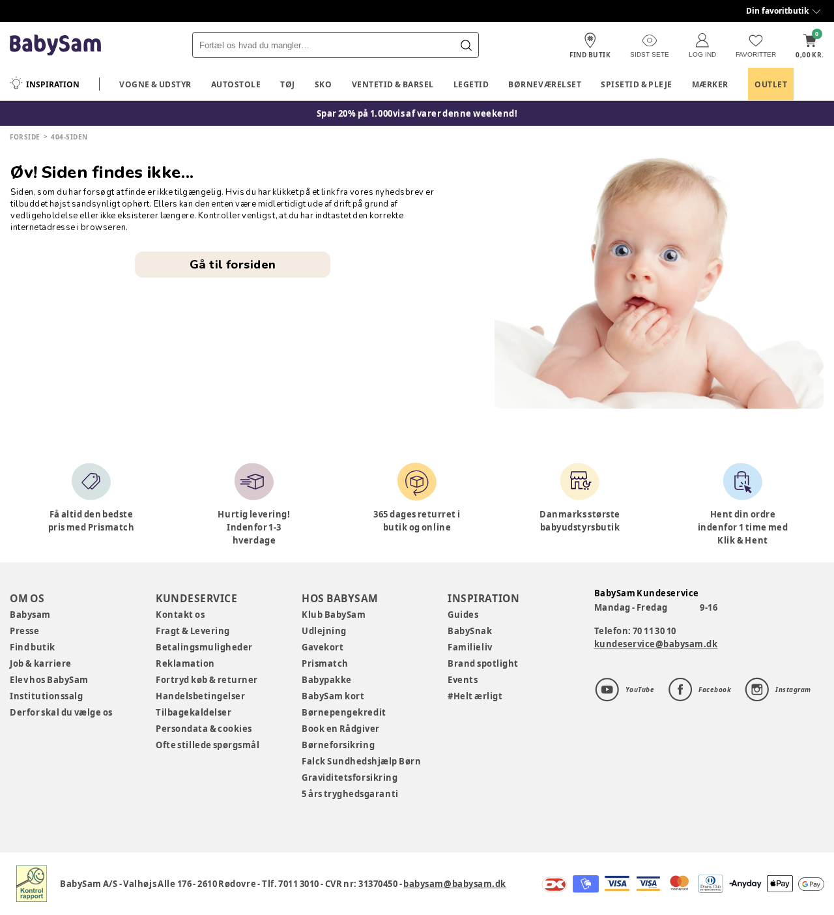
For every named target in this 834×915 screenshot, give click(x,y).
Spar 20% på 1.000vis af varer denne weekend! (417, 113)
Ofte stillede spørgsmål (207, 745)
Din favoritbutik (777, 10)
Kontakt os (180, 614)
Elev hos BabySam (49, 680)
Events (463, 680)
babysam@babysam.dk (454, 884)
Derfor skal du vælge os (61, 712)
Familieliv (470, 647)
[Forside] (55, 45)
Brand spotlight (483, 663)
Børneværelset (544, 84)
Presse (24, 631)
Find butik (32, 647)
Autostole (236, 84)
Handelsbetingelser (200, 696)
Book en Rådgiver (341, 728)
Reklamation (185, 663)
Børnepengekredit (344, 712)
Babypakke (327, 680)
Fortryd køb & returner (207, 680)
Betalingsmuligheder (204, 647)
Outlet (771, 84)
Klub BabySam (334, 614)
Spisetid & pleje (636, 84)
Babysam (30, 614)
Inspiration (52, 84)
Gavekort (322, 647)
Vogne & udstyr (155, 84)
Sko (323, 84)
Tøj (287, 84)
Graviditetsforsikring (349, 777)
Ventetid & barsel (393, 84)
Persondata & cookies (204, 728)
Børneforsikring (338, 745)
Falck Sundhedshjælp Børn (361, 761)
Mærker (710, 84)
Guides (463, 614)
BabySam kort (333, 696)
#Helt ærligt (475, 696)
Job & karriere (41, 663)
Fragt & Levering (193, 631)
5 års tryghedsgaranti (350, 794)
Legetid (471, 84)
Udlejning (324, 631)
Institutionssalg (46, 696)
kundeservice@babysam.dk (656, 644)
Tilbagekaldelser (193, 712)
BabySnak (470, 631)
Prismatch (325, 663)
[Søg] (465, 45)
